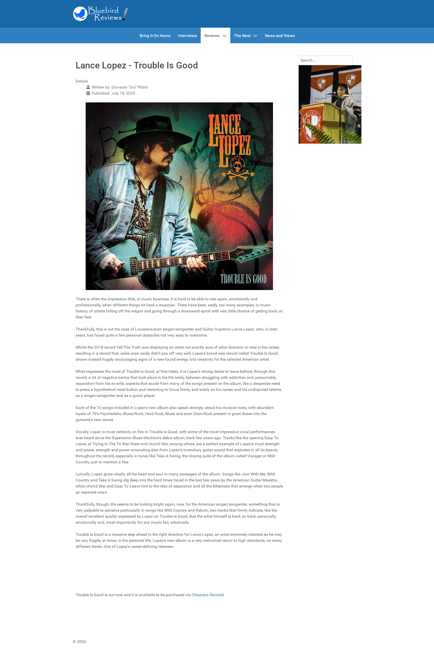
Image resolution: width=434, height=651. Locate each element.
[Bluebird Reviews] (100, 13)
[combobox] (326, 60)
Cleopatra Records (208, 594)
